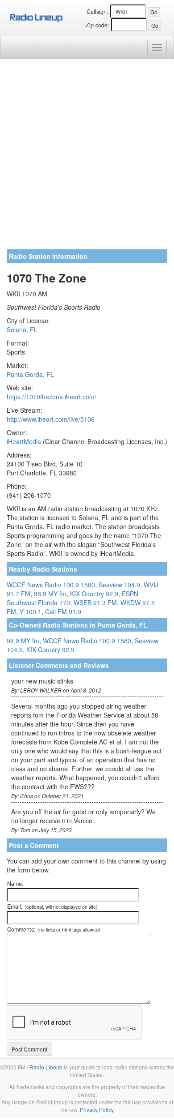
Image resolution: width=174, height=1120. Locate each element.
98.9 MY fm (50, 593)
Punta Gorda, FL (30, 374)
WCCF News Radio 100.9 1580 (51, 584)
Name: (15, 884)
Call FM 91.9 (63, 611)
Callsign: (97, 12)
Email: (52, 906)
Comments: (53, 929)
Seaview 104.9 (119, 584)
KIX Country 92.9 (94, 593)
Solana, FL (22, 329)
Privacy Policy (97, 1109)
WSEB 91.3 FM (95, 602)
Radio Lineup (45, 1067)
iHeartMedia (24, 441)
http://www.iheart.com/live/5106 (51, 419)
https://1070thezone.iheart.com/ (51, 396)
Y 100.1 (30, 611)
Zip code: (97, 25)
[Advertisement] (87, 157)
